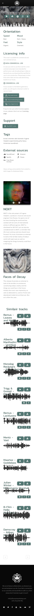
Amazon (22, 154)
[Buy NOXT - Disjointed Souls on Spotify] (17, 16)
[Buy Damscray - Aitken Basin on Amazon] (29, 544)
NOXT (5, 11)
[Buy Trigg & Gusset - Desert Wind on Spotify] (24, 402)
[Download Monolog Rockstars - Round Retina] (27, 365)
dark (16, 138)
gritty (20, 141)
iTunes (22, 157)
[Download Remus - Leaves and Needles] (27, 316)
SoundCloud (10, 154)
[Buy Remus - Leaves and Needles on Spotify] (19, 329)
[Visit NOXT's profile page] (17, 193)
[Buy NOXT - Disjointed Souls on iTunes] (22, 16)
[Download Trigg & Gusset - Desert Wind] (27, 389)
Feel (5, 42)
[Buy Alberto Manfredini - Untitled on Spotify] (19, 353)
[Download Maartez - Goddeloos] (27, 461)
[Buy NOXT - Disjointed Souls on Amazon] (27, 16)
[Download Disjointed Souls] (12, 16)
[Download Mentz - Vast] (27, 438)
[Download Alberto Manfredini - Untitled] (27, 340)
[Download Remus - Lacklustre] (27, 414)
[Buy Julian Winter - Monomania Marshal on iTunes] (24, 497)
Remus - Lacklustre (9, 414)
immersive (6, 143)
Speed (6, 36)
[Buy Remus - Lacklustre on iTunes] (24, 427)
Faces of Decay (14, 276)
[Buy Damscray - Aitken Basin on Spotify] (19, 544)
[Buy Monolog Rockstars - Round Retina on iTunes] (24, 378)
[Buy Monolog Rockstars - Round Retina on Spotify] (19, 378)
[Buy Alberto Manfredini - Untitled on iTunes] (24, 353)
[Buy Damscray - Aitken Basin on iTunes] (24, 544)
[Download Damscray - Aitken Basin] (27, 531)
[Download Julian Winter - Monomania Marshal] (27, 483)
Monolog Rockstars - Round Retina (12, 366)
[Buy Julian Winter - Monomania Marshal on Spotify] (19, 497)
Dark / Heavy (21, 39)
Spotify (9, 157)
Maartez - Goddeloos (9, 461)
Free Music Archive (10, 161)
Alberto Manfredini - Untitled (10, 342)
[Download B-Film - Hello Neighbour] (27, 508)
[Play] (6, 16)
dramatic (21, 138)
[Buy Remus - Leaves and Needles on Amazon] (29, 329)
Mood (20, 36)
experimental (13, 141)
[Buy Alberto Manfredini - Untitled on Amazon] (29, 353)
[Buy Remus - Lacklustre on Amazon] (29, 427)
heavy (24, 141)
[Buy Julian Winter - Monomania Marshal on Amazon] (29, 497)
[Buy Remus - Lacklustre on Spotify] (19, 427)
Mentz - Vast (8, 438)
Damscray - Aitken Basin (9, 532)
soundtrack (14, 143)
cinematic (11, 138)
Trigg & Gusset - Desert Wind (10, 391)
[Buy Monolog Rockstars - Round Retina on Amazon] (29, 378)
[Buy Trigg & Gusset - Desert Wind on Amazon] (29, 402)
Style (19, 42)
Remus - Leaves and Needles (11, 317)
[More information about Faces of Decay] (17, 260)
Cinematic (20, 45)
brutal (5, 138)
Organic (6, 45)
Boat (5, 39)
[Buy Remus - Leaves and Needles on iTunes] (24, 329)
